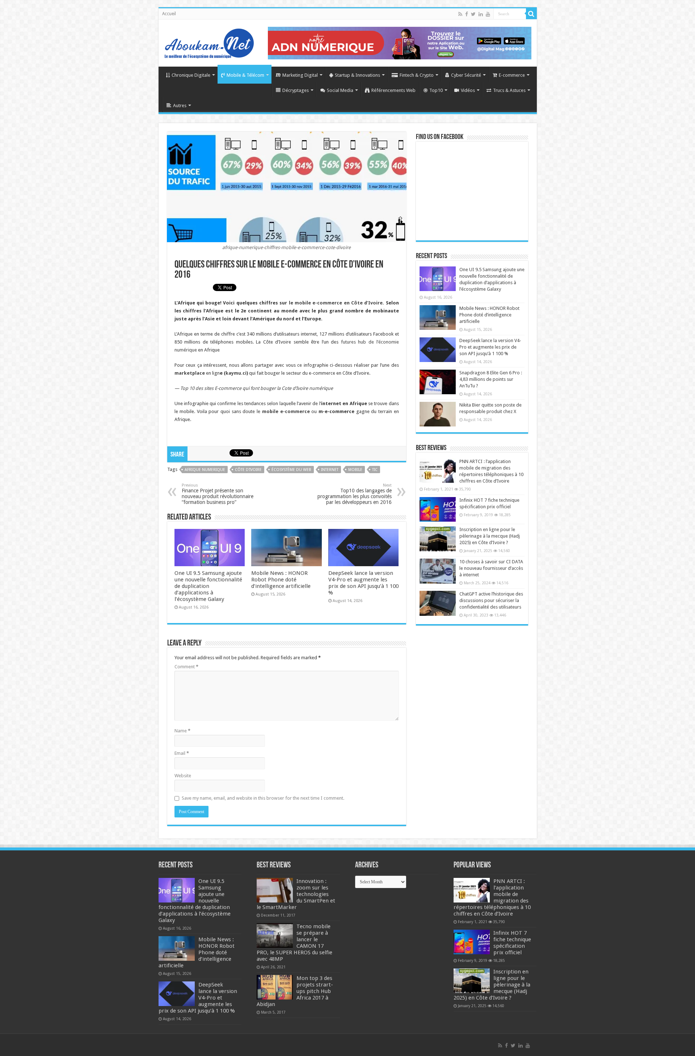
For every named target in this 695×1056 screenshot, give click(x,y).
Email (181, 753)
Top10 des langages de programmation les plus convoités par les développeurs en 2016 (354, 494)
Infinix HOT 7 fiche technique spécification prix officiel (512, 943)
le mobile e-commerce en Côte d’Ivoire (336, 303)
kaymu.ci (236, 373)
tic (375, 469)
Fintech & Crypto (417, 75)
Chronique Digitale (191, 75)
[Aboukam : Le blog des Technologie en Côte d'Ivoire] (209, 41)
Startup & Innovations (357, 75)
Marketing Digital (300, 75)
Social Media (340, 90)
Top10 (436, 90)
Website (182, 775)
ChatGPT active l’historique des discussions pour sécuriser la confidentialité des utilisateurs (491, 600)
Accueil (169, 13)
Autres (179, 105)
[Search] (531, 13)
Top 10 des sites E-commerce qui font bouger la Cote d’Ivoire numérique (256, 388)
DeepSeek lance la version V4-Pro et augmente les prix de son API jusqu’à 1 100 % (363, 583)
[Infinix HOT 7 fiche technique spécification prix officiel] (438, 509)
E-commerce (512, 75)
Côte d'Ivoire (248, 469)
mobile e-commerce (286, 411)
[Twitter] (473, 14)
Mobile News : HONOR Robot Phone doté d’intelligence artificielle (281, 579)
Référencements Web (393, 90)
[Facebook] (466, 14)
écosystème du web (291, 469)
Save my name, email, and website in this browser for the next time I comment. (263, 798)
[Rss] (460, 14)
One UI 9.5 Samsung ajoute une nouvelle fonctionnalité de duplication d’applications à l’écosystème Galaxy (208, 586)
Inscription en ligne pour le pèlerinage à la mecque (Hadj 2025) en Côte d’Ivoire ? (489, 536)
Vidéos (468, 90)
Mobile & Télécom (245, 75)
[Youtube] (488, 14)
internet (329, 469)
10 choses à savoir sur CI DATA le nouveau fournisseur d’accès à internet (491, 568)
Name (182, 730)
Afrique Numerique (205, 469)
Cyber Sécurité (466, 75)
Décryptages (295, 90)
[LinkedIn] (481, 14)
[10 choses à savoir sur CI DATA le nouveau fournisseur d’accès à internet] (438, 571)
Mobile (355, 469)
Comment (186, 666)
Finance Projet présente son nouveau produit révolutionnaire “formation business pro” (217, 494)
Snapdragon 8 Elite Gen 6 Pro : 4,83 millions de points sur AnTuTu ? (490, 379)
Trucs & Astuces (509, 90)
